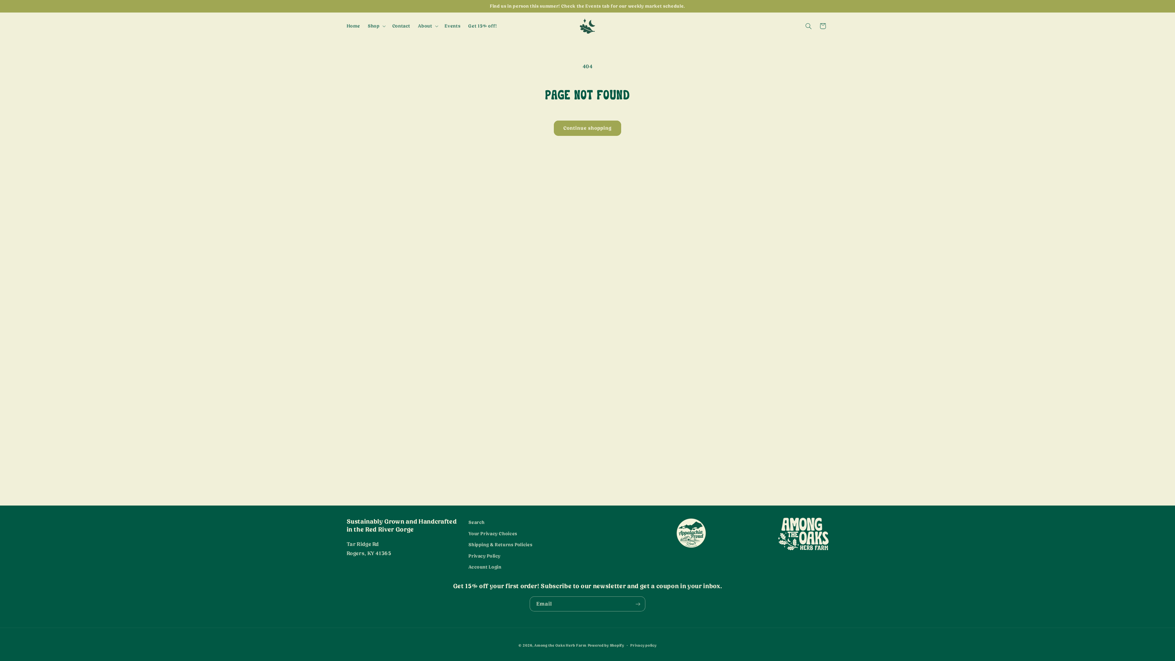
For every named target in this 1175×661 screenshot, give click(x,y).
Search (476, 522)
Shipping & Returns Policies (500, 544)
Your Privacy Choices (492, 533)
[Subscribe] (638, 603)
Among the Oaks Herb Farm (560, 645)
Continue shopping (587, 128)
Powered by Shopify (606, 645)
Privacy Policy (484, 556)
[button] (376, 26)
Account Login (484, 567)
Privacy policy (643, 645)
